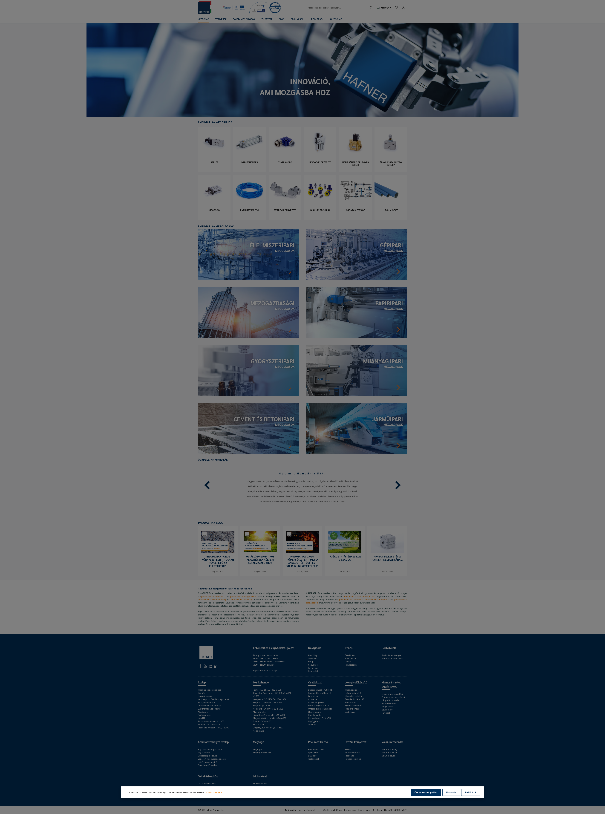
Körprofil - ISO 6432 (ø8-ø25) (267, 702)
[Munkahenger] (249, 142)
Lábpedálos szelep (391, 700)
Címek (348, 661)
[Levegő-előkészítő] (320, 142)
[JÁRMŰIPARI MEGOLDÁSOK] (356, 428)
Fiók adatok (350, 658)
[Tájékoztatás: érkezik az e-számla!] (344, 541)
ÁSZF (404, 809)
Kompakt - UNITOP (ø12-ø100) (268, 708)
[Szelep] (214, 142)
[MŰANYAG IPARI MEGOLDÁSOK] (356, 370)
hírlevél (388, 809)
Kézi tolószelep (389, 703)
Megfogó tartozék (262, 752)
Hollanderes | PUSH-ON (319, 718)
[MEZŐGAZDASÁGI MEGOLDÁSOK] (248, 312)
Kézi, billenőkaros (206, 702)
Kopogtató (258, 730)
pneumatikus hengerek (377, 599)
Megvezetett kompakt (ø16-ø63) (269, 718)
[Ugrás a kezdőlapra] (204, 7)
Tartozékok (313, 758)
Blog (310, 661)
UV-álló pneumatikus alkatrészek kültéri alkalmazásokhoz (260, 559)
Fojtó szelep (204, 752)
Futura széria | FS (353, 692)
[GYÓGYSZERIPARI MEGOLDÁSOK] (248, 370)
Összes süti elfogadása (426, 792)
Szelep (214, 162)
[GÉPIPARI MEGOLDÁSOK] (356, 254)
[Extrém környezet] (285, 190)
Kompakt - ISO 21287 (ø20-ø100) (269, 699)
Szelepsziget (204, 714)
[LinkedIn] (216, 667)
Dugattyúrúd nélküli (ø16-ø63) (268, 727)
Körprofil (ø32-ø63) (262, 705)
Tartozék (386, 712)
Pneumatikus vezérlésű (209, 705)
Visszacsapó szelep (207, 755)
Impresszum (364, 809)
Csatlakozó (285, 162)
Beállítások (470, 792)
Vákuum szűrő (388, 755)
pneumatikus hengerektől (243, 596)
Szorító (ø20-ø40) (262, 721)
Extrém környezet (285, 210)
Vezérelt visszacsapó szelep (212, 758)
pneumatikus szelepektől (214, 596)
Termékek (313, 658)
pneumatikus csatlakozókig (212, 599)
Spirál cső (313, 752)
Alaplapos (203, 711)
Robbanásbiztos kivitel (209, 724)
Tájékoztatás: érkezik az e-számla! (344, 558)
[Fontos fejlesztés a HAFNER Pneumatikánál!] (387, 541)
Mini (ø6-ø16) (259, 711)
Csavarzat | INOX (316, 702)
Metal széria (351, 689)
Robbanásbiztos (353, 758)
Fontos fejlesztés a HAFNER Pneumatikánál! (387, 558)
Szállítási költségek (391, 655)
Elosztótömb (314, 711)
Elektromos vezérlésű (209, 708)
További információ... (215, 792)
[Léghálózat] (391, 190)
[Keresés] (371, 7)
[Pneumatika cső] (249, 190)
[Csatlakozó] (285, 142)
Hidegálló (349, 755)
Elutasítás (451, 792)
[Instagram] (211, 667)
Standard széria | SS (354, 699)
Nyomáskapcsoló (353, 705)
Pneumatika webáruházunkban (359, 596)
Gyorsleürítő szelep (207, 765)
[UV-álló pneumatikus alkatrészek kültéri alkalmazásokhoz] (260, 541)
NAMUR (201, 718)
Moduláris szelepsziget (209, 689)
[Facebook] (200, 667)
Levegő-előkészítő (320, 162)
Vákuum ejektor (389, 752)
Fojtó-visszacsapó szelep (210, 749)
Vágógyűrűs (314, 721)
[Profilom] (403, 7)
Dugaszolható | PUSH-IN (320, 689)
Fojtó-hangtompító (207, 761)
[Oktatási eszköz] (355, 190)
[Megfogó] (214, 190)
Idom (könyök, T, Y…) (318, 705)
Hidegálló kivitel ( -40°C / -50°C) (213, 727)
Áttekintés (350, 655)
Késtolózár (258, 724)
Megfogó (214, 210)
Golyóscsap (387, 706)
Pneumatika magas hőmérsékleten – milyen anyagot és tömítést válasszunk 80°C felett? (302, 561)
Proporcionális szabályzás (352, 710)
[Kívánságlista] (396, 7)
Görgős (201, 692)
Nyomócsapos (205, 696)
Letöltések (313, 667)
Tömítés (312, 724)
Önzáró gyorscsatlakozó (320, 708)
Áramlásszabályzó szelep (391, 163)
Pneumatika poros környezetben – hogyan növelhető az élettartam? (218, 561)
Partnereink (350, 809)
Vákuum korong (389, 749)
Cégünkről (313, 664)
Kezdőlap (312, 655)
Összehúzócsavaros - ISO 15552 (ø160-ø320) (272, 694)
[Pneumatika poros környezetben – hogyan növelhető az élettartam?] (217, 541)
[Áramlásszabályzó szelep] (391, 142)
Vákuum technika (320, 210)
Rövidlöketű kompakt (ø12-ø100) (269, 714)
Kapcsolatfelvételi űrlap (265, 670)
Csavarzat (313, 699)
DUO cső (312, 755)
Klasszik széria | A (353, 696)
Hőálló (348, 749)
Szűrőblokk (387, 709)
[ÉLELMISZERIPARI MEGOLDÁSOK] (248, 254)
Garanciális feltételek (392, 658)
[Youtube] (206, 667)
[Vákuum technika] (320, 190)
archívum (377, 809)
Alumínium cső (260, 783)
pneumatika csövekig (242, 599)
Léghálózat (391, 210)
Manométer (350, 702)
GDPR (397, 809)
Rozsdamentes (352, 752)
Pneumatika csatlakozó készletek (319, 694)
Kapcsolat (313, 671)
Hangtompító (314, 714)
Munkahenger (249, 162)
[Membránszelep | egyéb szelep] (355, 142)
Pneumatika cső (249, 210)
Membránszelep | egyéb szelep (355, 163)
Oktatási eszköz (355, 210)
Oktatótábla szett (207, 783)
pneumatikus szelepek (351, 599)
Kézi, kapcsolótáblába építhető (213, 699)
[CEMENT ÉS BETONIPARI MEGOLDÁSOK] (248, 428)
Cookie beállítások (332, 809)
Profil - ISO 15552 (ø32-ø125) (267, 689)
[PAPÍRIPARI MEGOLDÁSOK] (356, 312)
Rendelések (351, 664)
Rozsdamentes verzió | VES (211, 721)
